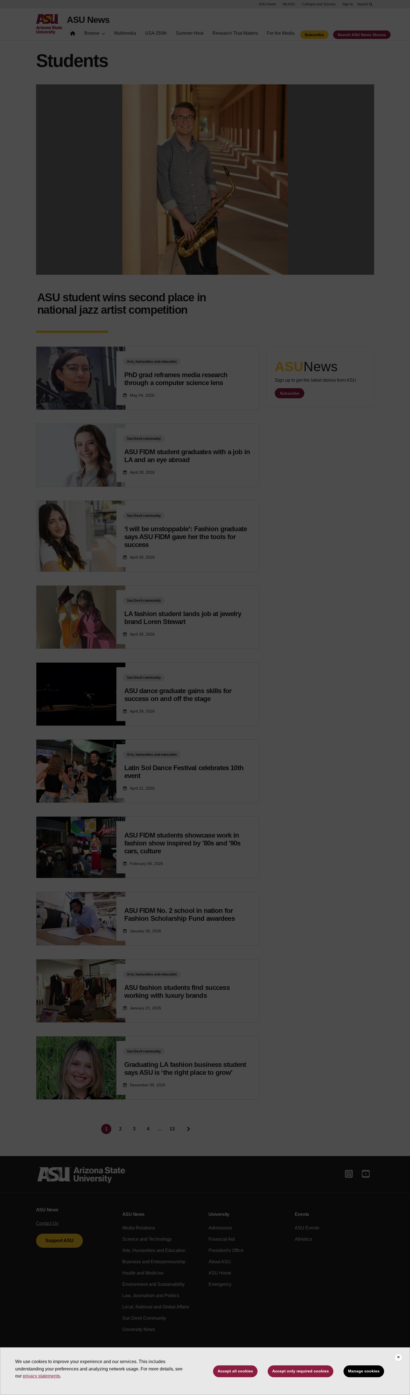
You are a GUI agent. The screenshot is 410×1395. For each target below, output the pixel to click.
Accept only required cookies (300, 1371)
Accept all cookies (235, 1371)
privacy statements (41, 1376)
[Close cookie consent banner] (398, 1357)
